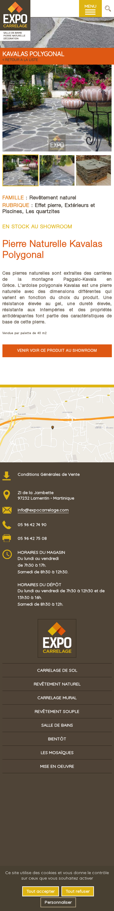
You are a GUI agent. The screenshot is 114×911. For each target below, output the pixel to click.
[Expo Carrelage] (15, 8)
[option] (57, 108)
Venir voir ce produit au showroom (57, 351)
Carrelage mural (57, 697)
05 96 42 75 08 (32, 538)
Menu (90, 6)
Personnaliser (58, 902)
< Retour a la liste (20, 59)
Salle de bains (57, 725)
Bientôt (57, 739)
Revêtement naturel (52, 198)
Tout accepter (40, 891)
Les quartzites (43, 212)
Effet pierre (48, 205)
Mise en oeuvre (57, 766)
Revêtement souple (57, 711)
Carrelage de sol (57, 670)
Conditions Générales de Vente (49, 474)
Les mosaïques (57, 752)
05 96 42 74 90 (32, 524)
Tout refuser (78, 891)
